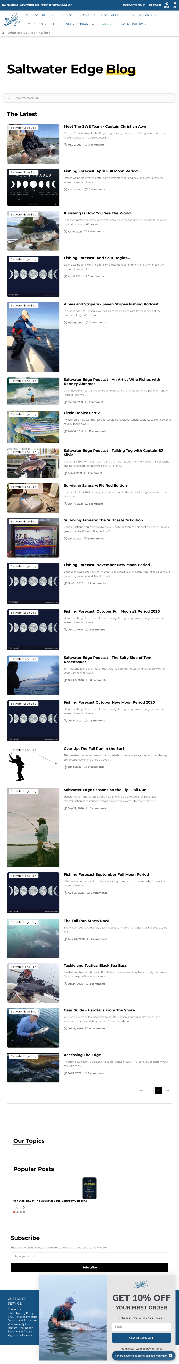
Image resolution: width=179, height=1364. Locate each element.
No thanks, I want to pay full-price (141, 1349)
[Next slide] (23, 1207)
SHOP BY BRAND (78, 24)
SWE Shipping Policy (20, 1313)
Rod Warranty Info (19, 1324)
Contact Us (15, 1309)
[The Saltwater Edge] (12, 19)
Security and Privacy (20, 1331)
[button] (14, 1212)
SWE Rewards (155, 5)
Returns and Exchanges (22, 1320)
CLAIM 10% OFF (141, 1338)
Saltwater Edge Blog (23, 127)
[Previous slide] (16, 1207)
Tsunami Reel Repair (20, 1327)
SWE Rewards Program (22, 1316)
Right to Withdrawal (20, 1335)
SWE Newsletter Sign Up (134, 5)
